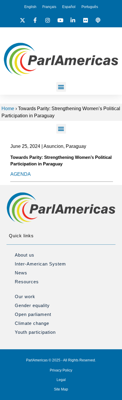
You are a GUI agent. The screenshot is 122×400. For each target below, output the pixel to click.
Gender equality (32, 305)
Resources (27, 281)
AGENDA (20, 174)
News (21, 272)
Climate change (32, 323)
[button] (61, 87)
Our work (25, 296)
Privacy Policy (61, 370)
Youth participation (35, 332)
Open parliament (33, 314)
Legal (61, 380)
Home (7, 108)
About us (24, 254)
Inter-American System (40, 263)
